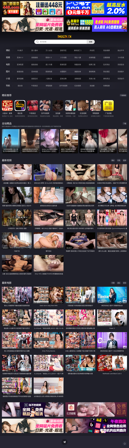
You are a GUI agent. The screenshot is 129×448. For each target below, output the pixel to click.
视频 (8, 57)
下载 (124, 123)
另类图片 (121, 71)
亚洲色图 (34, 71)
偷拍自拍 (34, 64)
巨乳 (118, 160)
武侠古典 (63, 79)
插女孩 (20, 86)
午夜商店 (34, 86)
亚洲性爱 (20, 64)
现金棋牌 (106, 50)
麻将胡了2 (77, 50)
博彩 (8, 50)
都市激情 (20, 79)
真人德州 (34, 50)
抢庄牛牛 (121, 50)
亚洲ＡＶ (20, 57)
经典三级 (92, 64)
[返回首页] (124, 443)
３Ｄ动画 (63, 57)
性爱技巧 (121, 79)
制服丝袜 (77, 64)
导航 (8, 85)
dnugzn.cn (64, 37)
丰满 (113, 283)
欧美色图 (49, 71)
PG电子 (20, 50)
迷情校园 (77, 79)
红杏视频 (77, 86)
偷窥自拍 (20, 71)
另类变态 (121, 64)
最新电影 (7, 282)
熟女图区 (106, 71)
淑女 (118, 283)
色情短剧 (106, 86)
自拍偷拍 (34, 57)
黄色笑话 (106, 79)
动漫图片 (63, 71)
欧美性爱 (63, 64)
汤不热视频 (63, 86)
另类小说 (92, 79)
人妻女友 (49, 79)
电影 (8, 64)
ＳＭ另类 (121, 57)
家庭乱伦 (34, 79)
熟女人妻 (77, 57)
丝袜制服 (92, 57)
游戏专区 (63, 50)
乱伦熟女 (106, 64)
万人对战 (49, 50)
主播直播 (106, 57)
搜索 (90, 42)
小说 (8, 78)
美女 (113, 160)
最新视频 (7, 160)
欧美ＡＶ (49, 57)
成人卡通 (49, 64)
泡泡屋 (92, 86)
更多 (124, 160)
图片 (8, 71)
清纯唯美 (92, 71)
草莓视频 (49, 86)
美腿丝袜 (77, 71)
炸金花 (92, 50)
